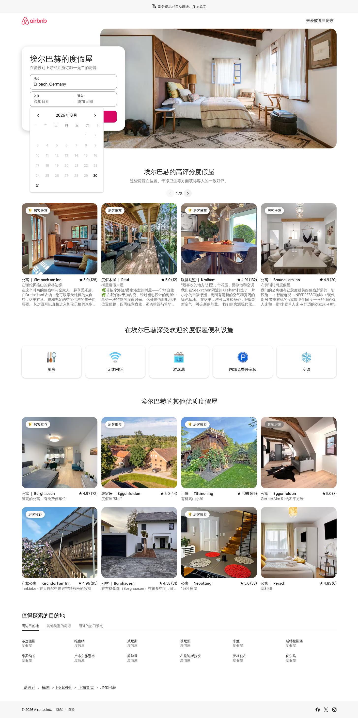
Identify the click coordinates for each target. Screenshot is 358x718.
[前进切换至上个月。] (38, 115)
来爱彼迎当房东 (320, 20)
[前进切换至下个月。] (94, 115)
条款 (71, 709)
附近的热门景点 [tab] (91, 626)
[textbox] (51, 101)
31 (37, 185)
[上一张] (170, 193)
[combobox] (73, 84)
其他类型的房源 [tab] (59, 626)
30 (95, 175)
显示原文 (199, 6)
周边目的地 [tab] (30, 626)
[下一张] (188, 193)
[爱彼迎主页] (34, 20)
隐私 (59, 709)
